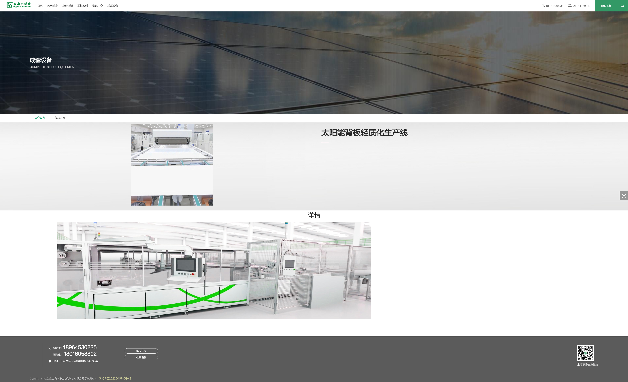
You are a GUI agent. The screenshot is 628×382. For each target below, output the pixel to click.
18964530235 (80, 347)
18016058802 (80, 354)
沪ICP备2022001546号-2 (115, 378)
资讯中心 (97, 5)
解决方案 (60, 117)
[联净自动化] (19, 4)
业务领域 (67, 5)
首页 (40, 5)
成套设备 (40, 117)
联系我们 (112, 5)
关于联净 (52, 5)
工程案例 (82, 5)
